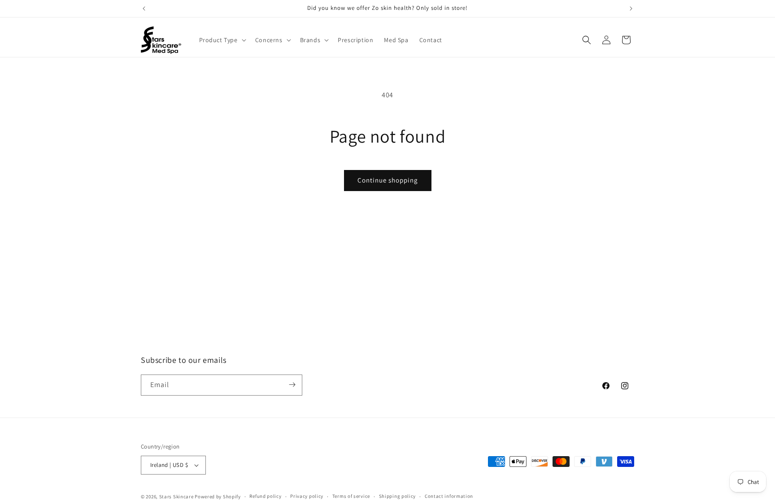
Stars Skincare (176, 496)
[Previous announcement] (144, 8)
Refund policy (265, 496)
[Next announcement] (631, 8)
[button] (222, 39)
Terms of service (351, 496)
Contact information (449, 496)
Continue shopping (387, 180)
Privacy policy (306, 496)
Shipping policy (397, 496)
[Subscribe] (292, 384)
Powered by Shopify (218, 496)
